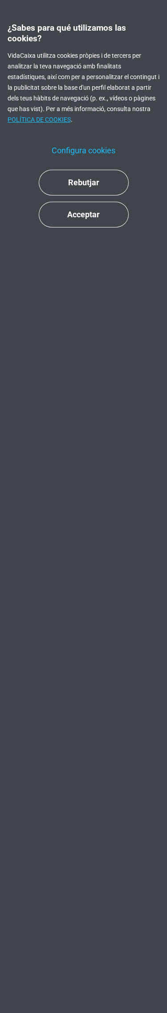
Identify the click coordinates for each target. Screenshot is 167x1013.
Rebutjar (83, 182)
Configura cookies (83, 150)
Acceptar (83, 214)
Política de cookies (39, 119)
